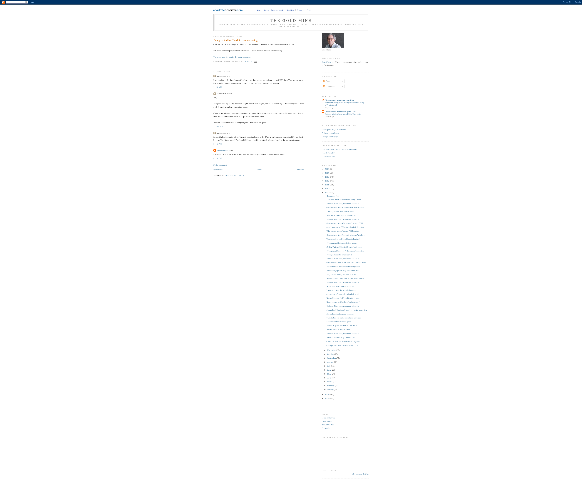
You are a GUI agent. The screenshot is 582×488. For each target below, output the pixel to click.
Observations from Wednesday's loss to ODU (344, 223)
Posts (327, 81)
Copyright (326, 428)
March (330, 381)
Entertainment (277, 10)
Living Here (289, 10)
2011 (327, 184)
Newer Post (217, 169)
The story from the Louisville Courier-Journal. (232, 56)
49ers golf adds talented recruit (339, 254)
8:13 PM (217, 158)
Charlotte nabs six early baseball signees (343, 341)
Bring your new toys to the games (340, 286)
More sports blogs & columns (334, 129)
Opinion (310, 10)
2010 (327, 188)
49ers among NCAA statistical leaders (341, 243)
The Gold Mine (291, 20)
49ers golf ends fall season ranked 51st (342, 345)
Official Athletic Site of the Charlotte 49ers (339, 149)
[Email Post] (255, 61)
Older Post (300, 169)
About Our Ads (328, 424)
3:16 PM (217, 144)
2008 (327, 394)
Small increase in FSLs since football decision (345, 227)
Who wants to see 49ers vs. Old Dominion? (343, 231)
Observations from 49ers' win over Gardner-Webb (346, 262)
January (330, 389)
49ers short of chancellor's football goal (342, 294)
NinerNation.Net (328, 152)
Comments (329, 86)
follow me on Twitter (360, 473)
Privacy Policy (328, 421)
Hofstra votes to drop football (338, 329)
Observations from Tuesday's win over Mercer (345, 207)
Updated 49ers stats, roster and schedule (342, 203)
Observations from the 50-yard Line (340, 111)
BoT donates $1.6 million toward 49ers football (345, 278)
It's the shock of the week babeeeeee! (341, 290)
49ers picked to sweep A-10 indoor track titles (345, 250)
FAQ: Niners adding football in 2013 (341, 274)
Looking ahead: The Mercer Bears (340, 211)
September (331, 358)
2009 (327, 192)
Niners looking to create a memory (340, 313)
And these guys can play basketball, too (342, 270)
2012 (327, 180)
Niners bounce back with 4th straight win (343, 266)
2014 (327, 173)
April (329, 377)
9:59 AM (217, 87)
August (330, 362)
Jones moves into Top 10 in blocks (340, 337)
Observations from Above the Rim (339, 100)
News (259, 10)
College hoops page (330, 136)
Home (259, 169)
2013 (327, 176)
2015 (327, 169)
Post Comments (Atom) (234, 175)
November (331, 350)
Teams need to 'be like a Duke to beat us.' (343, 239)
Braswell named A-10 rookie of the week (343, 298)
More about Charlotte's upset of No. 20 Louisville (346, 309)
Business (300, 10)
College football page (330, 133)
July (329, 366)
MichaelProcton (223, 150)
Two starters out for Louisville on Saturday (343, 317)
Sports (266, 10)
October (330, 354)
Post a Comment (220, 164)
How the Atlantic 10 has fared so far (341, 215)
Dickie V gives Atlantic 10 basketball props (344, 246)
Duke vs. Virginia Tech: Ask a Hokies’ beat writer (343, 114)
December (331, 196)
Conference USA (328, 156)
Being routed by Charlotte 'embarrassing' (235, 40)
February (331, 385)
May (329, 373)
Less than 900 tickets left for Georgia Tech (343, 199)
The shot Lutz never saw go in (338, 321)
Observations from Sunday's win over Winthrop (345, 235)
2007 (327, 398)
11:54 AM (218, 126)
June (329, 369)
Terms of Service (328, 417)
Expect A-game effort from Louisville (341, 325)
